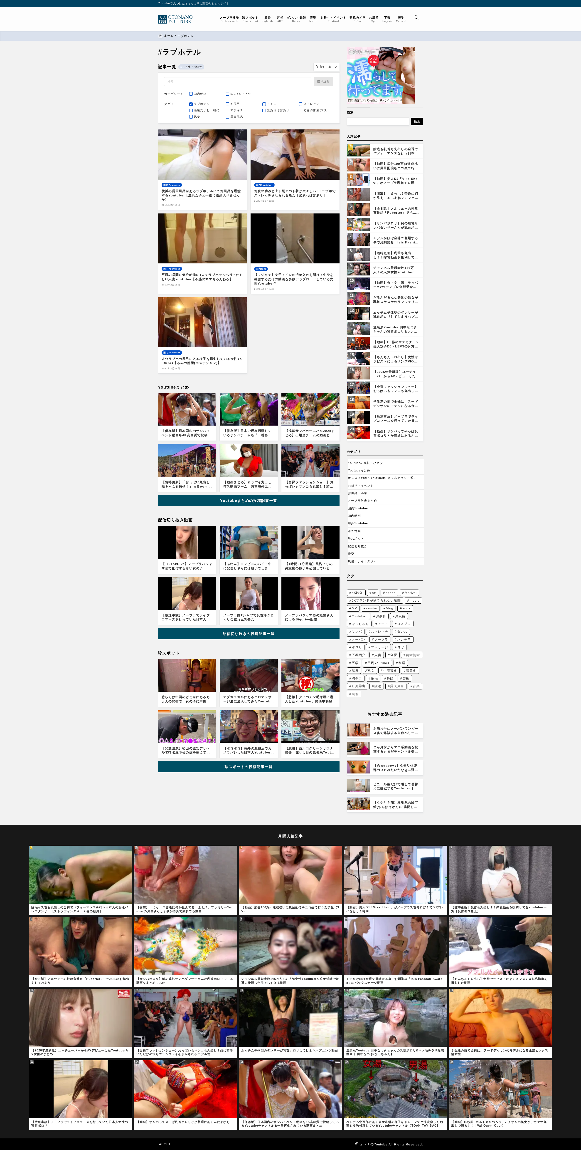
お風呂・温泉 (357, 493)
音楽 (351, 553)
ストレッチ (379, 631)
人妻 (377, 655)
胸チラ (357, 678)
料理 (402, 663)
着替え (411, 670)
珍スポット (356, 538)
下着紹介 (359, 655)
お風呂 (400, 616)
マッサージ (379, 647)
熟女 (370, 670)
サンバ (357, 631)
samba (371, 608)
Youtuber (359, 616)
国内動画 (354, 516)
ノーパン (359, 639)
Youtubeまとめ (359, 470)
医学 (355, 663)
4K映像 (357, 593)
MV (354, 608)
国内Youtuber (358, 508)
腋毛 (374, 678)
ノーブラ (381, 639)
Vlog (390, 608)
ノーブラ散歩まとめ (362, 500)
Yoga (406, 608)
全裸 (393, 655)
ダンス (402, 631)
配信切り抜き (357, 546)
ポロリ (357, 647)
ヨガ (400, 647)
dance (391, 593)
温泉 (355, 670)
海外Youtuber (358, 523)
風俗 (355, 694)
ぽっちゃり (360, 624)
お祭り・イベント (361, 485)
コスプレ (404, 624)
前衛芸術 (413, 655)
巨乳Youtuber (378, 663)
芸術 (406, 678)
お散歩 (381, 616)
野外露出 (359, 686)
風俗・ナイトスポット (364, 561)
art (374, 593)
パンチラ (404, 639)
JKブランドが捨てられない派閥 (376, 600)
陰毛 (377, 686)
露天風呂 (397, 686)
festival (411, 593)
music (414, 600)
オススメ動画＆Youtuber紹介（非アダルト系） (382, 478)
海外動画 (354, 531)
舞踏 (390, 678)
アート (383, 624)
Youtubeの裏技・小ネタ (365, 463)
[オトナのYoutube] (177, 19)
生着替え (390, 670)
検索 (350, 112)
